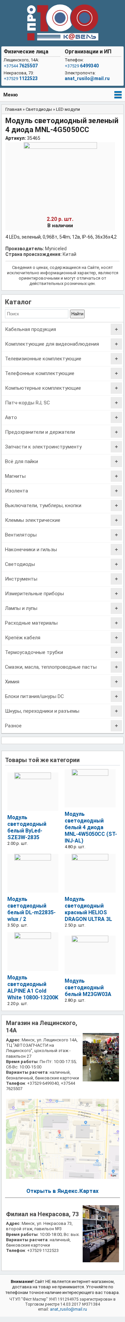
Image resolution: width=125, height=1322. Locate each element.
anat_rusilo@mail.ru (87, 78)
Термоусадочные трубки (34, 652)
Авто (11, 417)
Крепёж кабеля (22, 638)
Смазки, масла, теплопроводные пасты (51, 667)
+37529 (21, 78)
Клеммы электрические (32, 520)
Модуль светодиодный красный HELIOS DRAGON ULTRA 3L (88, 909)
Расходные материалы (31, 623)
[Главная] (62, 23)
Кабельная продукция (30, 329)
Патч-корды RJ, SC (27, 403)
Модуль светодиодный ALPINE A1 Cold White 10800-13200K (32, 987)
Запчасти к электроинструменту (43, 447)
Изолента (16, 491)
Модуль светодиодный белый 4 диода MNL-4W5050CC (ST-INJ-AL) (91, 827)
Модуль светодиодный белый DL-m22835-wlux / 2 (31, 909)
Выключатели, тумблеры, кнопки (43, 506)
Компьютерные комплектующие (43, 388)
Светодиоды (20, 564)
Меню (10, 95)
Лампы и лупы (21, 608)
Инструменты (21, 579)
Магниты (15, 476)
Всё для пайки (21, 461)
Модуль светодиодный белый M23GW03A (88, 987)
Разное (13, 726)
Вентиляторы (21, 535)
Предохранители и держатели (40, 432)
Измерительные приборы (34, 594)
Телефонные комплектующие (39, 373)
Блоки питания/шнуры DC (34, 696)
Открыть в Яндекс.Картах (62, 1191)
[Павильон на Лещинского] (101, 1079)
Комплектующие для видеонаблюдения (52, 344)
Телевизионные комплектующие (43, 359)
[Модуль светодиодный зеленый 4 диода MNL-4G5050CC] (60, 147)
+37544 (21, 65)
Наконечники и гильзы (31, 550)
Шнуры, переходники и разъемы (42, 711)
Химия (12, 682)
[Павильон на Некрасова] (101, 1260)
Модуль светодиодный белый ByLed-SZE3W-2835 (26, 827)
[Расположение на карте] (62, 1177)
